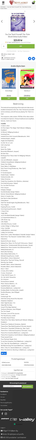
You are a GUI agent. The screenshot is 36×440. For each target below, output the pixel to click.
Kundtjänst (3, 394)
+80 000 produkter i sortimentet (14, 437)
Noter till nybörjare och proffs (13, 434)
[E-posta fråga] (33, 58)
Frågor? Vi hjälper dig (10, 430)
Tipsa (4, 353)
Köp (21, 46)
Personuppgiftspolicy (6, 402)
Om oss (2, 397)
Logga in (2, 428)
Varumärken (3, 405)
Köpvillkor (3, 400)
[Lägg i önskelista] (29, 58)
